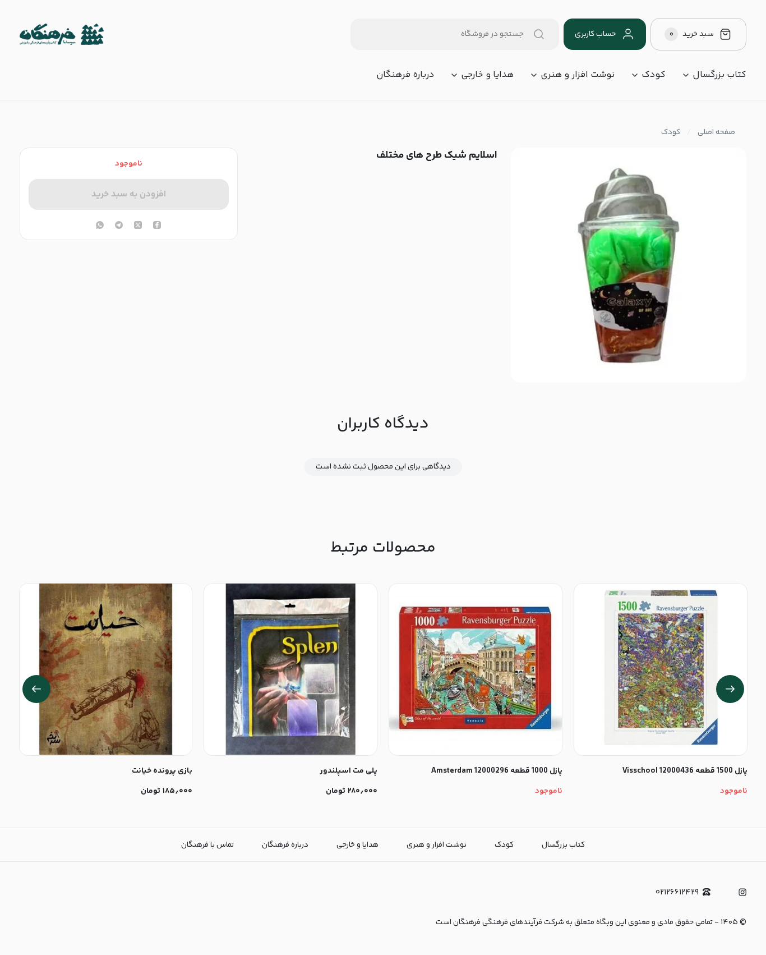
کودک (654, 75)
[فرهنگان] (62, 34)
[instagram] (742, 892)
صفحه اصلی (716, 132)
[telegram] (119, 226)
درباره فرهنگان (405, 75)
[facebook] (157, 226)
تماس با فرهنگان (207, 845)
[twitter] (138, 226)
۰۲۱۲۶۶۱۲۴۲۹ (677, 892)
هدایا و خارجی (487, 75)
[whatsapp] (100, 226)
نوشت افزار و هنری (578, 75)
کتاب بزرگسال (719, 75)
